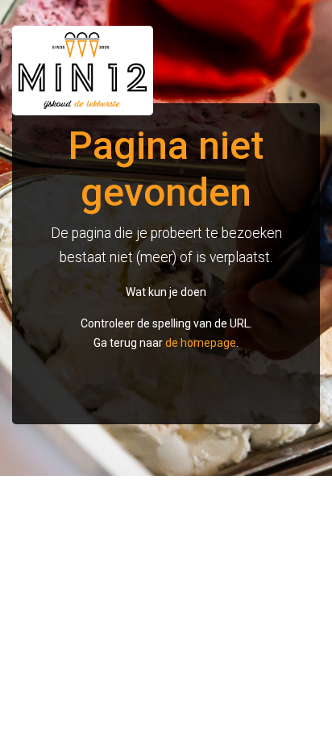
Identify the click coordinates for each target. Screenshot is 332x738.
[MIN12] (89, 70)
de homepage (200, 342)
